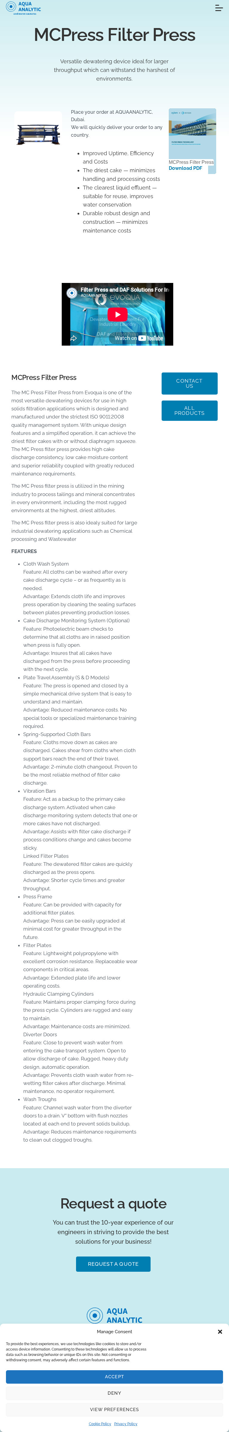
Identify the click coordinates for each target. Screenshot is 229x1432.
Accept (114, 1376)
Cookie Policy (100, 1424)
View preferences (114, 1409)
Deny (114, 1393)
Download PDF (185, 168)
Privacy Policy (125, 1424)
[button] (220, 1332)
